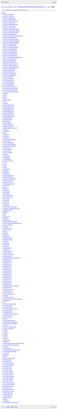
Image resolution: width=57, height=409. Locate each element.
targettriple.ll (6, 354)
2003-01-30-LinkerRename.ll (9, 19)
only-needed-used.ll (7, 317)
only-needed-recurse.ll (8, 315)
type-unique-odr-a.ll (7, 368)
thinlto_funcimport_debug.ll (9, 358)
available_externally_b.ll (8, 126)
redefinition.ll (6, 341)
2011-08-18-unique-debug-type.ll (10, 90)
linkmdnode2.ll (6, 236)
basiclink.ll (5, 129)
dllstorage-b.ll (6, 190)
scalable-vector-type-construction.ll (11, 345)
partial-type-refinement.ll (8, 328)
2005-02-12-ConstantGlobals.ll (10, 55)
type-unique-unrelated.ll (8, 386)
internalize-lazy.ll (6, 220)
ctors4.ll (5, 167)
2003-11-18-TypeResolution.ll (9, 45)
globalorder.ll (6, 211)
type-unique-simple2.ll (8, 379)
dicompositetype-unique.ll (9, 183)
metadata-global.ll (7, 253)
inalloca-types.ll (6, 216)
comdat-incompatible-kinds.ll (9, 139)
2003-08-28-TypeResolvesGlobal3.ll (11, 42)
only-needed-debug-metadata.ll (10, 308)
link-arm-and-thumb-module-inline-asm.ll (12, 223)
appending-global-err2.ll (8, 108)
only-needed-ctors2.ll (8, 307)
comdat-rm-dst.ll (7, 147)
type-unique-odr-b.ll (7, 369)
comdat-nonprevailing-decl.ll (9, 144)
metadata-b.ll (6, 249)
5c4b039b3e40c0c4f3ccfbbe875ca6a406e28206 (31, 7)
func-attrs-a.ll (6, 200)
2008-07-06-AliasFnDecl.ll (8, 70)
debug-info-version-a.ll (8, 180)
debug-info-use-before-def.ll (9, 179)
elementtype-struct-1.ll (8, 197)
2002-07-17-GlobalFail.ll (8, 14)
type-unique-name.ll (7, 366)
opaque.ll (5, 318)
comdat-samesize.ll (7, 149)
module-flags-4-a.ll (7, 269)
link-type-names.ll (7, 230)
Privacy (12, 407)
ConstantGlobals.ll (7, 159)
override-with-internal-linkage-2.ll (10, 322)
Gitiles (8, 407)
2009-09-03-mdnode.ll (8, 77)
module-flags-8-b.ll (7, 284)
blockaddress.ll (6, 131)
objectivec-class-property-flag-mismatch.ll (12, 299)
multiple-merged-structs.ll (9, 294)
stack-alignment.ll (7, 348)
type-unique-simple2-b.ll (8, 377)
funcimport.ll (6, 203)
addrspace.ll (5, 93)
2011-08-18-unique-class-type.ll (10, 86)
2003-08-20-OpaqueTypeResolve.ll (11, 32)
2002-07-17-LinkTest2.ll (8, 16)
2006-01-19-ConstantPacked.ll (10, 58)
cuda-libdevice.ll (6, 169)
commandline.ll (6, 157)
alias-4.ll (5, 98)
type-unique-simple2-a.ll (8, 376)
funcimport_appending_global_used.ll (11, 208)
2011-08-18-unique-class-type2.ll (10, 88)
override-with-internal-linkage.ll (10, 323)
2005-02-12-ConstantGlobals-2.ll (10, 54)
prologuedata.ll (6, 340)
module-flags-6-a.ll (7, 276)
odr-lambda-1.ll (6, 300)
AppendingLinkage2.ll (8, 119)
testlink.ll (5, 356)
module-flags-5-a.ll (7, 272)
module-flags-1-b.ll (7, 261)
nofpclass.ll (5, 295)
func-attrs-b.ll (6, 202)
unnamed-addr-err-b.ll (8, 394)
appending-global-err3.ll (8, 109)
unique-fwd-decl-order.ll (8, 389)
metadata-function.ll (7, 251)
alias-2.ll (5, 95)
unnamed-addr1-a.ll (7, 396)
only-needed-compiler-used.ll (9, 304)
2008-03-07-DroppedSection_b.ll (10, 65)
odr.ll (4, 302)
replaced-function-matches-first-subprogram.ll (13, 343)
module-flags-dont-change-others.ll (11, 285)
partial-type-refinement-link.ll (9, 327)
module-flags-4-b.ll (7, 271)
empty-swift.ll (6, 198)
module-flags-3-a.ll (7, 266)
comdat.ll (5, 154)
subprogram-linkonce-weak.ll (9, 351)
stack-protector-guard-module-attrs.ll (11, 350)
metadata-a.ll (6, 246)
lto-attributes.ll (6, 243)
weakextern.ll (6, 401)
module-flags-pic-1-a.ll (8, 289)
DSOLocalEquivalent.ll (8, 195)
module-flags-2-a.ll (7, 262)
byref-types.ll (6, 134)
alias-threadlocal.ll (7, 100)
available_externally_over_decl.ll (10, 128)
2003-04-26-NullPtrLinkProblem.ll (10, 24)
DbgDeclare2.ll (6, 174)
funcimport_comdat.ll (8, 210)
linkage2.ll (5, 233)
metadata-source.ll (7, 256)
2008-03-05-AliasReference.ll (9, 60)
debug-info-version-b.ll (8, 182)
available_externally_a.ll (8, 124)
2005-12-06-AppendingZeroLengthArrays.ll (12, 57)
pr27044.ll (5, 336)
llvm (2, 7)
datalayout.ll (6, 170)
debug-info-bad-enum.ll (8, 175)
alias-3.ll (5, 96)
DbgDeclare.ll (6, 172)
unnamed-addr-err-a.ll (8, 392)
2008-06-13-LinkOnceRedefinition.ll (11, 67)
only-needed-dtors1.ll (8, 310)
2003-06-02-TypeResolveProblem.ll (11, 29)
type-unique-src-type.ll (8, 381)
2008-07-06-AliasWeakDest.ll (9, 73)
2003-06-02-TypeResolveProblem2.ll (11, 31)
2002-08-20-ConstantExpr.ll (9, 17)
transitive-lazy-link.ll (7, 359)
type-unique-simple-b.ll (8, 374)
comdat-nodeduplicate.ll (8, 142)
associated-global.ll (7, 123)
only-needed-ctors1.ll (8, 305)
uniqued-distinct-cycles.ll (8, 391)
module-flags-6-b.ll (7, 277)
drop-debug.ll (6, 193)
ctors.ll (4, 162)
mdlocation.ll (6, 244)
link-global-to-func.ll (7, 228)
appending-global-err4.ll (8, 111)
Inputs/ (4, 12)
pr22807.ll (5, 333)
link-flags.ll (5, 226)
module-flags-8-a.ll (7, 282)
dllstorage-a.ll (6, 188)
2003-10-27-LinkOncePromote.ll (10, 44)
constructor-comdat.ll (8, 160)
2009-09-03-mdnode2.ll (8, 78)
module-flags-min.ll (7, 287)
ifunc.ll (4, 215)
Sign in (54, 2)
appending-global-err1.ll (8, 106)
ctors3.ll (5, 165)
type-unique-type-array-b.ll (9, 384)
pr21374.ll (5, 330)
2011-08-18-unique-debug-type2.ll (10, 91)
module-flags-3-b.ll (7, 267)
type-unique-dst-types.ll (8, 363)
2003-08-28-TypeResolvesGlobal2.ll (11, 40)
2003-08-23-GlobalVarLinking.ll (10, 34)
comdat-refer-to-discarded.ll (9, 146)
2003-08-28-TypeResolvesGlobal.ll (10, 39)
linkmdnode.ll (6, 234)
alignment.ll (5, 103)
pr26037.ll (5, 335)
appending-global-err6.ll (8, 114)
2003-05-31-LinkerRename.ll (9, 27)
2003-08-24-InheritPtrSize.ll (9, 37)
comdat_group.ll (6, 155)
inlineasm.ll (5, 218)
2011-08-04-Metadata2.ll (8, 85)
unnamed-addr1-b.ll (7, 397)
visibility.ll (5, 399)
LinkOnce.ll (5, 241)
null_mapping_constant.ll (8, 297)
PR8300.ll (5, 338)
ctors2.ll (5, 164)
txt (51, 406)
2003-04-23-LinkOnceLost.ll (9, 22)
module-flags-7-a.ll (7, 279)
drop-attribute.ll (6, 192)
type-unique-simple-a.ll (8, 373)
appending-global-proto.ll (8, 116)
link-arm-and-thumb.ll (8, 225)
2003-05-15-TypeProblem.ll (9, 26)
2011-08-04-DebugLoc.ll (8, 80)
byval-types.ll (6, 136)
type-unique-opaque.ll (8, 371)
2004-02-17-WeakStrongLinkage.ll (10, 47)
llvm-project (8, 7)
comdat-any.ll (6, 137)
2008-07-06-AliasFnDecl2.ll (9, 72)
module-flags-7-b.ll (7, 280)
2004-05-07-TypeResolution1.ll (10, 49)
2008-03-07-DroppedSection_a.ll (10, 63)
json (54, 406)
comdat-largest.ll (7, 141)
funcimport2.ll (6, 205)
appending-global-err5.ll (8, 113)
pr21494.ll (5, 331)
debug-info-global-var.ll (8, 177)
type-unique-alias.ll (7, 361)
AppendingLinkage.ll (7, 118)
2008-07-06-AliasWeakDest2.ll (10, 75)
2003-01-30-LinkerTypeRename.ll (10, 21)
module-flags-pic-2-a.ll (8, 290)
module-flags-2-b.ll (7, 264)
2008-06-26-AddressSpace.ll (9, 68)
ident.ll (4, 213)
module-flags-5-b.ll (7, 274)
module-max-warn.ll (7, 292)
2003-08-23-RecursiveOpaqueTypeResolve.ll (13, 35)
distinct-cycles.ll (6, 185)
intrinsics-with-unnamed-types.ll (10, 221)
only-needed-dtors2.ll (8, 312)
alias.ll (4, 101)
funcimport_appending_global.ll (10, 206)
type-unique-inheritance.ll (8, 364)
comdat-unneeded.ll (7, 152)
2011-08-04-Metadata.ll (8, 83)
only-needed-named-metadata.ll (10, 313)
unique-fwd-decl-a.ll (7, 387)
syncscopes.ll (6, 353)
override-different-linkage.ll (9, 320)
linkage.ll (5, 231)
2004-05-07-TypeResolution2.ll (10, 50)
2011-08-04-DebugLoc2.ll (8, 82)
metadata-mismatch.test (8, 254)
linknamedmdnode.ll (7, 238)
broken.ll (5, 133)
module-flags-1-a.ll (7, 259)
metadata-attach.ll (7, 248)
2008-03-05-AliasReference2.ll (9, 62)
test (48, 7)
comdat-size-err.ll (7, 151)
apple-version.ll (6, 121)
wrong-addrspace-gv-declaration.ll (10, 402)
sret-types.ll (5, 346)
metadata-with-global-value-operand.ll (11, 257)
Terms (16, 407)
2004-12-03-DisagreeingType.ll (10, 52)
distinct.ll (5, 187)
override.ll (5, 325)
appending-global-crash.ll (8, 105)
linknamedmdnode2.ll (8, 239)
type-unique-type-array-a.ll (9, 382)
